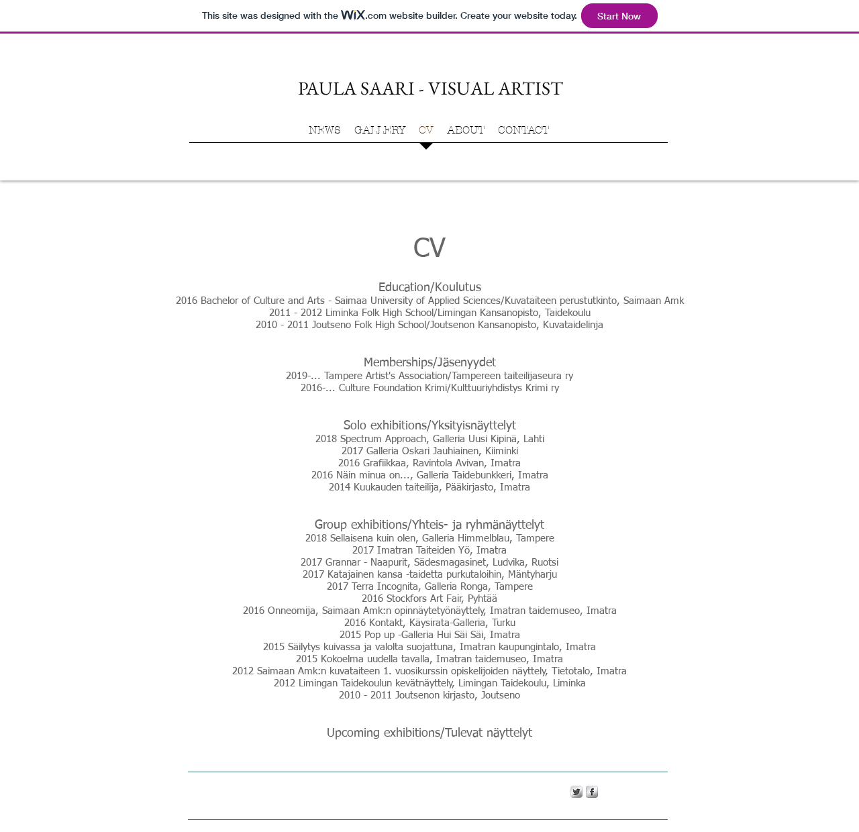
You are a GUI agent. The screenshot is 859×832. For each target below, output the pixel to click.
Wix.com (414, 791)
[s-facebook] (592, 792)
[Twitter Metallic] (576, 792)
